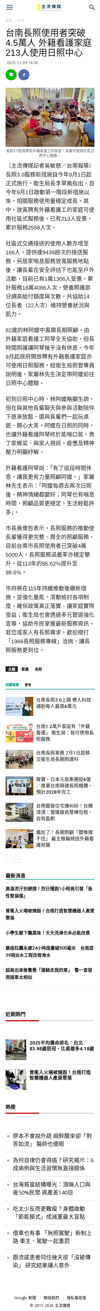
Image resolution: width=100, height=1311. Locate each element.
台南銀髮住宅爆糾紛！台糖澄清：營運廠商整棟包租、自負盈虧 (64, 812)
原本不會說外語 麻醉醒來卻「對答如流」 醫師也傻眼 (52, 1140)
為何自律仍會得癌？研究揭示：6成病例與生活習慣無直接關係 (53, 1164)
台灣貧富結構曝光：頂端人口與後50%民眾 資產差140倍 (52, 1188)
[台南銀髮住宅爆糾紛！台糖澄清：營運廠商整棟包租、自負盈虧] (19, 812)
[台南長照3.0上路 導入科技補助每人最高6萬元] (19, 706)
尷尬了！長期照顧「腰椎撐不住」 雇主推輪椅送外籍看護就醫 (65, 839)
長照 (38, 669)
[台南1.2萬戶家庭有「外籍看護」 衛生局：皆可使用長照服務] (19, 732)
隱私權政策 (76, 1297)
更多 (28, 685)
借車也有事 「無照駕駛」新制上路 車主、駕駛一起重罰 (52, 1237)
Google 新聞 (25, 1297)
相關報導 (12, 685)
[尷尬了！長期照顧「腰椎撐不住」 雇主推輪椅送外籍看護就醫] (19, 838)
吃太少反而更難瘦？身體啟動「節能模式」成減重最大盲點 (49, 1213)
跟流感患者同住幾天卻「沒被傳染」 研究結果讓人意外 (52, 1261)
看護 (25, 669)
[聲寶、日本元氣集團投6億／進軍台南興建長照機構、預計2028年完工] (19, 785)
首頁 (9, 20)
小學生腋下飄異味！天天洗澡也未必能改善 (48, 933)
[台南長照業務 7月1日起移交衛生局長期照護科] (19, 759)
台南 (21, 20)
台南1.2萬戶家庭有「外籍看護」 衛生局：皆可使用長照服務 (65, 733)
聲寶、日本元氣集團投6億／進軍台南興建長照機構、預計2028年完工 (64, 786)
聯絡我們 (51, 1297)
